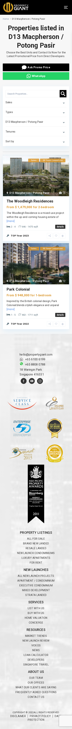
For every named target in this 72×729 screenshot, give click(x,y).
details (60, 226)
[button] (66, 7)
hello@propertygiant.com (36, 354)
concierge (36, 622)
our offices (36, 682)
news (36, 650)
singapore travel (36, 664)
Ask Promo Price (39, 67)
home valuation (36, 617)
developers (36, 659)
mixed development (36, 590)
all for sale (36, 538)
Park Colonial (18, 289)
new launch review (36, 640)
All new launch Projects (36, 575)
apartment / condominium (36, 580)
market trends (36, 635)
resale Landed (36, 548)
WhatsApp (38, 76)
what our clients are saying (36, 687)
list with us (36, 608)
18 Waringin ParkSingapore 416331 (32, 372)
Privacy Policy (40, 716)
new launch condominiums (36, 553)
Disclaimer (18, 716)
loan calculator (36, 655)
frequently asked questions (36, 692)
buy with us (36, 613)
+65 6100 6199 (35, 359)
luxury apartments (36, 557)
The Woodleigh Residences (30, 201)
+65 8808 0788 (35, 364)
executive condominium (36, 585)
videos (36, 645)
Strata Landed (36, 595)
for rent (36, 562)
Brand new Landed (36, 543)
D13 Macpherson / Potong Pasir (29, 192)
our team (36, 677)
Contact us (36, 697)
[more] (11, 221)
